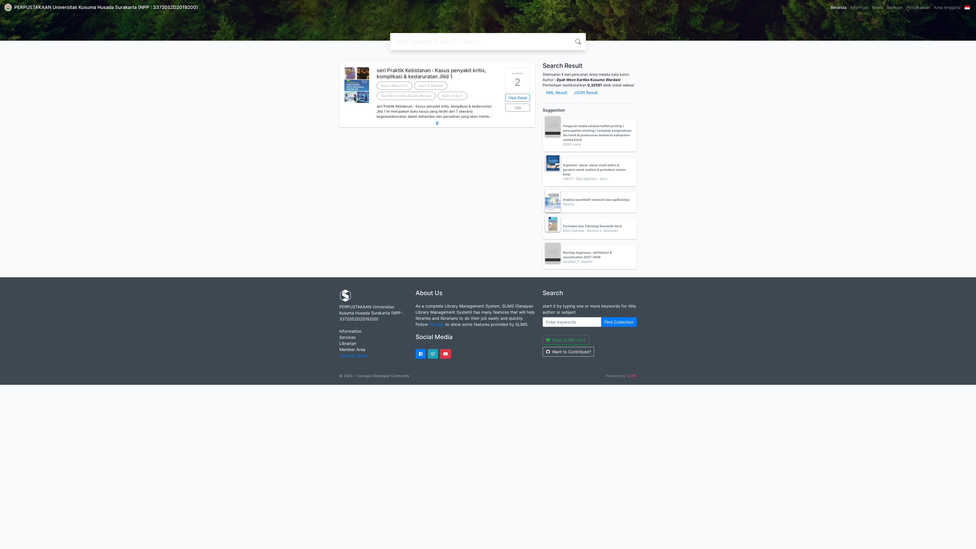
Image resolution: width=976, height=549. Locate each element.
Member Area (352, 349)
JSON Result (586, 92)
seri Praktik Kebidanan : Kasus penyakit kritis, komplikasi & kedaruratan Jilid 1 (431, 73)
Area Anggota (947, 7)
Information (350, 331)
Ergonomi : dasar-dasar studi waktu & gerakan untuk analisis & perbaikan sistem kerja (594, 169)
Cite (517, 107)
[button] (437, 123)
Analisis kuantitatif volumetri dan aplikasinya (596, 200)
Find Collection (618, 322)
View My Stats (353, 355)
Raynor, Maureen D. (394, 85)
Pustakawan (918, 7)
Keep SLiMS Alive (569, 340)
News (877, 7)
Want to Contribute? (571, 351)
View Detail (518, 98)
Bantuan (895, 7)
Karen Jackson (452, 96)
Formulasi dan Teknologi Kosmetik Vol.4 (592, 226)
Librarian (347, 343)
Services (347, 337)
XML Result (556, 92)
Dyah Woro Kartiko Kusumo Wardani (406, 96)
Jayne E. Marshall (431, 85)
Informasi (859, 7)
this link (436, 324)
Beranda (838, 7)
